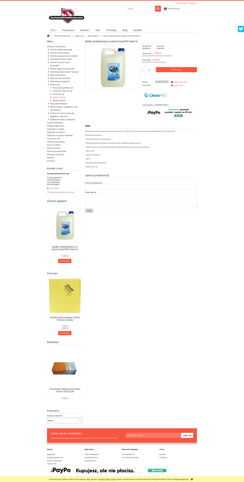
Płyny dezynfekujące (58, 103)
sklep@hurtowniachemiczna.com (61, 192)
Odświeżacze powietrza (60, 81)
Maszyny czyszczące (55, 154)
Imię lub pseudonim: (94, 183)
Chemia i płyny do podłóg (61, 49)
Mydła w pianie (59, 100)
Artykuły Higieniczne (55, 126)
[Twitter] (241, 28)
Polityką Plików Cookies (107, 479)
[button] (178, 82)
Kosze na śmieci (54, 145)
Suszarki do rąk (53, 138)
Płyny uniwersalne (58, 75)
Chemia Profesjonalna (56, 46)
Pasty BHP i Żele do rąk (62, 91)
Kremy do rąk (58, 94)
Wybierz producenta (54, 416)
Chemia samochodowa (59, 53)
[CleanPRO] (155, 95)
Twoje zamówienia (91, 454)
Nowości (50, 157)
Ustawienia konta (91, 457)
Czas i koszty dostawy (130, 457)
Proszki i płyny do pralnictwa (62, 68)
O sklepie (162, 457)
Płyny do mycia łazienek (60, 78)
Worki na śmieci (53, 148)
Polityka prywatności (55, 457)
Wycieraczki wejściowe (56, 151)
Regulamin (51, 454)
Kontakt (162, 454)
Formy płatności (128, 454)
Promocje (51, 161)
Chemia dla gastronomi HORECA (64, 56)
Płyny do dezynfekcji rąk (63, 88)
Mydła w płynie (59, 97)
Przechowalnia (90, 461)
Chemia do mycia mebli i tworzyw (64, 72)
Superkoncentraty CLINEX (61, 59)
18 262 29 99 (54, 188)
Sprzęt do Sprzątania (56, 142)
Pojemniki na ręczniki (56, 132)
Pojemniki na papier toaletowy (60, 135)
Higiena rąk (55, 84)
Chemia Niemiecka (55, 122)
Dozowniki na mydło (55, 129)
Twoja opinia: (90, 192)
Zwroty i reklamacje (54, 461)
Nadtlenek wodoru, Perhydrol (62, 119)
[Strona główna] (67, 15)
